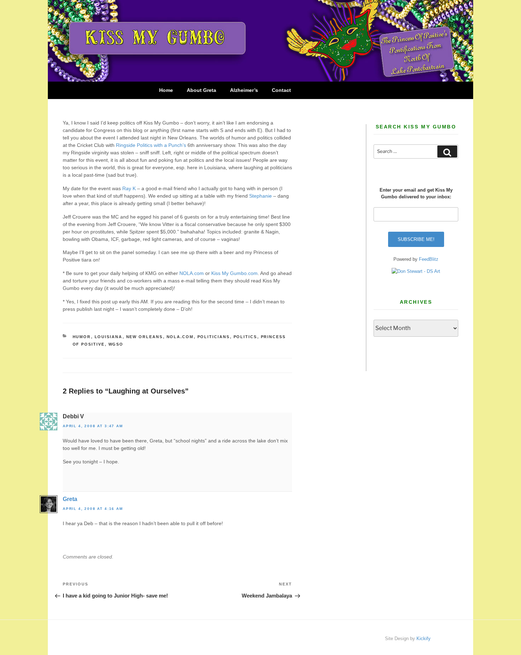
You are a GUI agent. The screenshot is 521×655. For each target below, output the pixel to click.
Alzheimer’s (244, 90)
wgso (116, 344)
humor (82, 337)
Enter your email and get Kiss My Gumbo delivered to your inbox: (416, 193)
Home (166, 90)
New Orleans (144, 337)
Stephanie (260, 196)
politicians (213, 337)
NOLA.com (191, 273)
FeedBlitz (428, 259)
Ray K (129, 188)
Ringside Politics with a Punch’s (151, 145)
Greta (70, 499)
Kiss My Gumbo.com (234, 273)
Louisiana (109, 337)
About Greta (201, 90)
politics (245, 337)
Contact (281, 90)
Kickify (423, 638)
